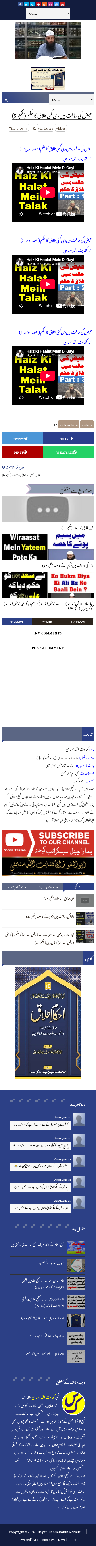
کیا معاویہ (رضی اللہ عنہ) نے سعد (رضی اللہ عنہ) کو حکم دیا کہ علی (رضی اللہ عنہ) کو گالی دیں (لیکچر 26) (48, 605)
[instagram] (50, 4)
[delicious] (56, 4)
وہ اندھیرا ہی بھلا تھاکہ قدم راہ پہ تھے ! (45, 1335)
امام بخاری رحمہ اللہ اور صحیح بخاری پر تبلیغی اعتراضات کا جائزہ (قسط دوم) (43, 1283)
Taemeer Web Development (58, 1539)
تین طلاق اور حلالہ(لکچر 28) (77, 527)
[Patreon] (74, 3)
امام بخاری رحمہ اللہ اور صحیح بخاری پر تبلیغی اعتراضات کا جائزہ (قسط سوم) (43, 1302)
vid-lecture (45, 127)
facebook (78, 621)
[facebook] (20, 4)
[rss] (44, 4)
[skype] (32, 4)
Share (65, 438)
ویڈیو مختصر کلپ (17, 886)
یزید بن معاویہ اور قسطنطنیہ (51, 1262)
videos (60, 127)
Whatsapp (64, 451)
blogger (17, 621)
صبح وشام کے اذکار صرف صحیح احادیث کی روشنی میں (37, 1244)
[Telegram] (68, 3)
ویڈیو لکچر (79, 886)
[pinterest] (38, 4)
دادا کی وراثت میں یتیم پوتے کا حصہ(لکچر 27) (67, 564)
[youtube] (62, 4)
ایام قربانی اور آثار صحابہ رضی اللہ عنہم (45, 1353)
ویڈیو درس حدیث (48, 886)
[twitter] (26, 4)
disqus (47, 621)
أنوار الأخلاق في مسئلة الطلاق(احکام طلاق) (42, 1317)
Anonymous (62, 1116)
